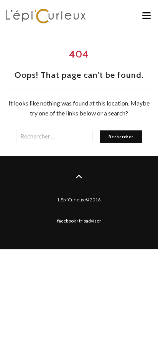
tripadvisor (90, 221)
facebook (66, 221)
